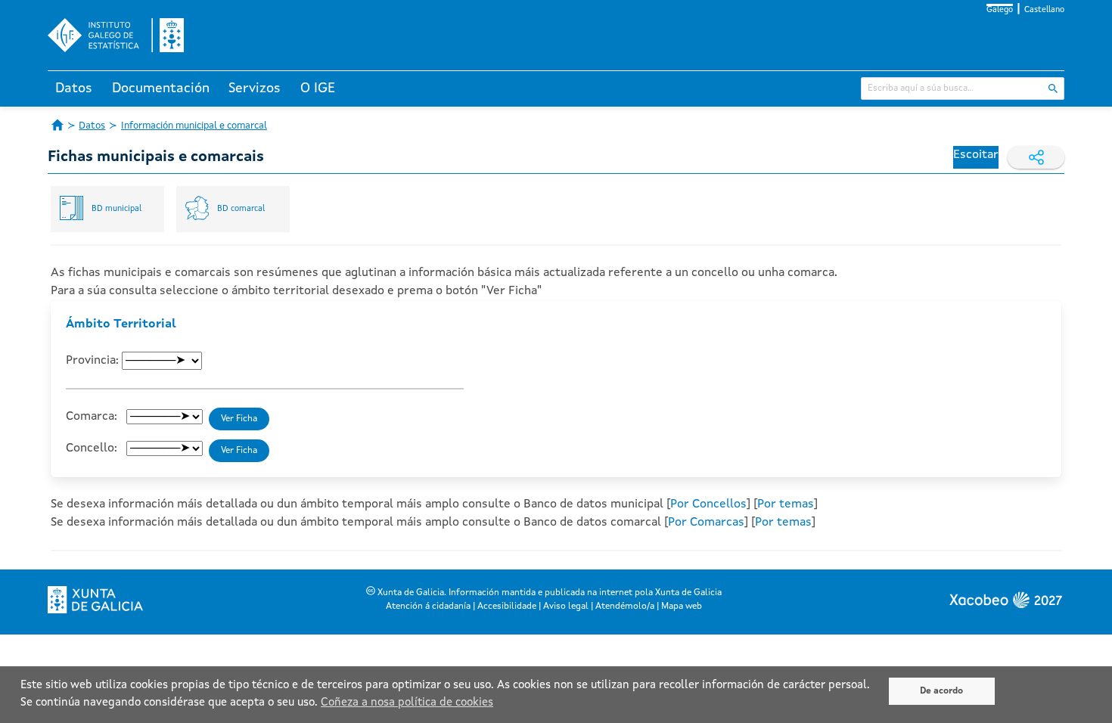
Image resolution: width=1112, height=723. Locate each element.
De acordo (941, 691)
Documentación (161, 88)
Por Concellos (708, 504)
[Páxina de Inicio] (57, 125)
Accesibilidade (506, 606)
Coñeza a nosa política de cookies (407, 703)
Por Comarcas (706, 523)
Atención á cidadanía (428, 606)
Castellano (1044, 10)
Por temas (785, 504)
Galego (999, 10)
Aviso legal (566, 606)
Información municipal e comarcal (194, 126)
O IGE (317, 88)
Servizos (254, 88)
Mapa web (681, 606)
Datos (73, 88)
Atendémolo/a (624, 606)
